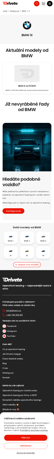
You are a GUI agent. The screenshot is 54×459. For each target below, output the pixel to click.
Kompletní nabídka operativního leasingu (22, 400)
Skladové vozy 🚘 (11, 409)
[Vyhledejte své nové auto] (37, 3)
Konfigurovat (13, 211)
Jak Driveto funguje (12, 354)
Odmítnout (25, 445)
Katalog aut (8, 373)
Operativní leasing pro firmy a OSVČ (20, 395)
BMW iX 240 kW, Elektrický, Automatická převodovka (27, 90)
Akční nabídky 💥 (11, 404)
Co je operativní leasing (14, 349)
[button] (49, 3)
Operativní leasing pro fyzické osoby (20, 390)
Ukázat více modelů (28, 264)
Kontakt (6, 377)
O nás (5, 368)
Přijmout (25, 437)
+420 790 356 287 (14, 315)
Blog (5, 363)
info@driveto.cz (13, 310)
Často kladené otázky (13, 358)
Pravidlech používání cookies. (34, 430)
